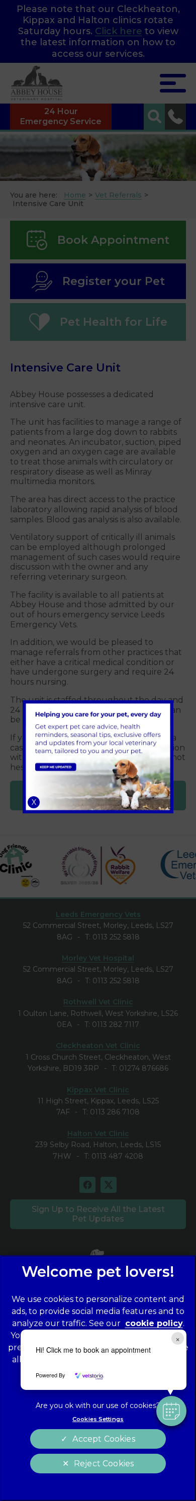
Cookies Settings (98, 1419)
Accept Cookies (103, 1439)
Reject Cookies (104, 1463)
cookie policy (154, 1323)
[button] (171, 1411)
